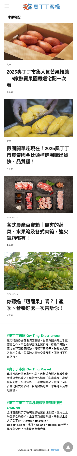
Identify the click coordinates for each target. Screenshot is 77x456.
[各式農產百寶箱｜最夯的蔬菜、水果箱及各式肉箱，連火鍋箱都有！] (38, 194)
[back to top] (68, 447)
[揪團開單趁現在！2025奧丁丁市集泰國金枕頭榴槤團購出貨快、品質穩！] (38, 118)
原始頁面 (55, 450)
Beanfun (12, 218)
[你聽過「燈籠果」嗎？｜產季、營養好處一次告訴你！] (38, 271)
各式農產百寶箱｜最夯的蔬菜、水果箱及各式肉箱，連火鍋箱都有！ (37, 231)
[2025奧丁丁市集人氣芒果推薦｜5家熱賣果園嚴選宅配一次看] (38, 41)
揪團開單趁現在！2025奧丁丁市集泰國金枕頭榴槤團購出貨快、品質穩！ (38, 155)
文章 (9, 65)
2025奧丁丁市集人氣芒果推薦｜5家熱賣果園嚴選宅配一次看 (38, 78)
